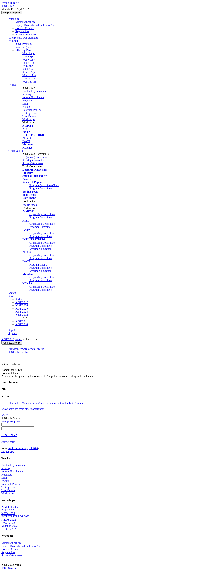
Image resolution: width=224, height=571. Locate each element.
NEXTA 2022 (9, 529)
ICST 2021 (21, 321)
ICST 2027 (21, 302)
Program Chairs (38, 264)
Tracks (12, 84)
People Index (29, 204)
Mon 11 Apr (29, 75)
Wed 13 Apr (29, 81)
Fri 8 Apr (27, 65)
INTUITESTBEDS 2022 (15, 516)
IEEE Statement (10, 567)
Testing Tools (29, 113)
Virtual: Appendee (25, 21)
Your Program (23, 47)
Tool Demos (29, 116)
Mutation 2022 (9, 525)
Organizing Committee (35, 157)
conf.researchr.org (18, 448)
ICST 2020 (21, 324)
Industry (26, 94)
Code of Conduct (24, 28)
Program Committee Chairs (44, 185)
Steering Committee (33, 160)
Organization (15, 150)
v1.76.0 (33, 448)
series (18, 339)
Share (4, 414)
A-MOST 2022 (10, 507)
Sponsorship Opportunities (23, 37)
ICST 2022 (7, 339)
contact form (8, 441)
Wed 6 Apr (28, 59)
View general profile (10, 421)
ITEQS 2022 (8, 519)
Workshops (28, 119)
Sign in (12, 330)
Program (13, 40)
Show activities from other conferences (22, 408)
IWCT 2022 (8, 522)
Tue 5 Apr (28, 56)
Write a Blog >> (10, 2)
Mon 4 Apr (28, 53)
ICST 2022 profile (11, 342)
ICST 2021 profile (18, 352)
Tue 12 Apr (28, 78)
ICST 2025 (21, 308)
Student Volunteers (25, 34)
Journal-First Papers (33, 97)
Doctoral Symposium (34, 91)
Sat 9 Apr (27, 69)
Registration (22, 31)
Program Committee (40, 188)
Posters (26, 106)
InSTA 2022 (8, 513)
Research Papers (31, 109)
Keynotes (27, 100)
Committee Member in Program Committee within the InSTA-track (46, 402)
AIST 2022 (7, 510)
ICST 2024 (21, 311)
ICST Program (23, 43)
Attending (13, 18)
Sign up (12, 333)
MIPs (25, 103)
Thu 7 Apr (28, 62)
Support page (7, 451)
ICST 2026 (21, 305)
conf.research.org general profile (26, 348)
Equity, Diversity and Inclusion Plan (35, 25)
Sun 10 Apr (28, 72)
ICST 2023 (21, 314)
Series (18, 299)
